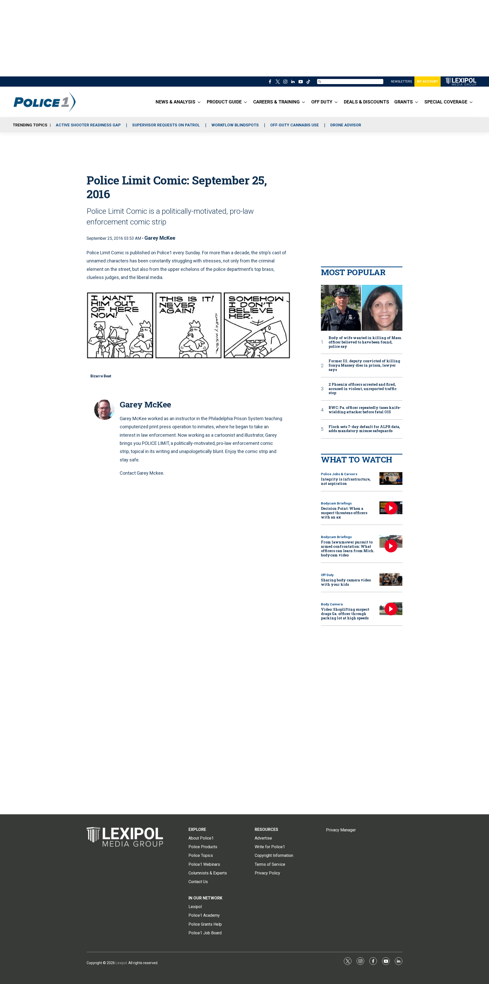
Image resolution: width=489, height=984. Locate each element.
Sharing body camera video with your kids (346, 582)
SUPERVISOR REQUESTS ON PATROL (166, 125)
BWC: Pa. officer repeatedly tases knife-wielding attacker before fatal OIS (365, 410)
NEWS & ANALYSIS (175, 101)
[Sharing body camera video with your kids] (390, 579)
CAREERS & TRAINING (276, 101)
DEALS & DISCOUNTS (366, 101)
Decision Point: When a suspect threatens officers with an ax (344, 513)
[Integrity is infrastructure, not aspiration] (390, 478)
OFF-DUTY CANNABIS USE (294, 125)
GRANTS (403, 101)
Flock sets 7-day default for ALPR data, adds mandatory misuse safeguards (364, 429)
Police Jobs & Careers (339, 474)
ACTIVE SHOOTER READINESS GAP (88, 125)
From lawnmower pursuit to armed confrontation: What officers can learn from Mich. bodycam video (347, 548)
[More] (199, 102)
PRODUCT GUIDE (224, 101)
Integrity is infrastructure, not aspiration (346, 481)
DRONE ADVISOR (345, 125)
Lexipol (121, 963)
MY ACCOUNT (427, 81)
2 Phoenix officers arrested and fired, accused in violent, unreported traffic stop (363, 388)
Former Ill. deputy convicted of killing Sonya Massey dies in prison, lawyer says (364, 365)
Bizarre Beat (100, 376)
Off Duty (327, 575)
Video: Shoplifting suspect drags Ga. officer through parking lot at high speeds (345, 613)
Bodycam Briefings (336, 503)
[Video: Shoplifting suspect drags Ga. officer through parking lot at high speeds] (390, 608)
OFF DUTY (321, 101)
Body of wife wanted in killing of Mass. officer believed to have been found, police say (365, 342)
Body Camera (332, 604)
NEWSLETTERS (401, 81)
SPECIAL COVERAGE (445, 101)
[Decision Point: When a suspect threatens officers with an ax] (390, 507)
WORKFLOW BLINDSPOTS (235, 125)
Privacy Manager (341, 830)
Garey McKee (159, 238)
